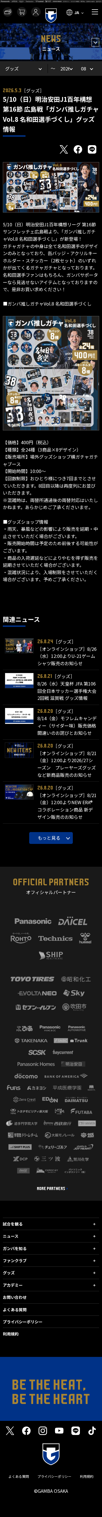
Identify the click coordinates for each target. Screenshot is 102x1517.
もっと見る (49, 837)
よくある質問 (15, 1309)
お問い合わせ (15, 1297)
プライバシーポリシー (22, 1321)
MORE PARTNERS (51, 1189)
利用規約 (11, 1334)
